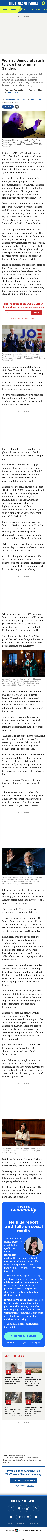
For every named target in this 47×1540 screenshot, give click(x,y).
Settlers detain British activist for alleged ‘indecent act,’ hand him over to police (13, 1380)
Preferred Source (13, 92)
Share (9, 107)
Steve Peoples (10, 99)
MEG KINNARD (22, 99)
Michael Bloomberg (34, 1460)
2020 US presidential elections (14, 1458)
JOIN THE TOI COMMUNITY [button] (23, 1480)
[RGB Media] (18, 1530)
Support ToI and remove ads (35, 9)
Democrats (7, 1460)
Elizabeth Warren (19, 1460)
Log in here (30, 1485)
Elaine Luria (7, 1462)
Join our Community (9, 9)
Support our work (23, 1336)
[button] (43, 3)
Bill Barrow (36, 99)
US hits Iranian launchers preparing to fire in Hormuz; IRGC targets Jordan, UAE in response (33, 1381)
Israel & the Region (18, 1456)
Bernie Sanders (32, 1458)
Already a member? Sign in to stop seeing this (23, 1342)
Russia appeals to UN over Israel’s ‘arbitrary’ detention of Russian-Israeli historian (33, 1411)
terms (34, 318)
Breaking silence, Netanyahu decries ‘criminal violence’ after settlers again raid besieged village (13, 1411)
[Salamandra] (36, 1530)
